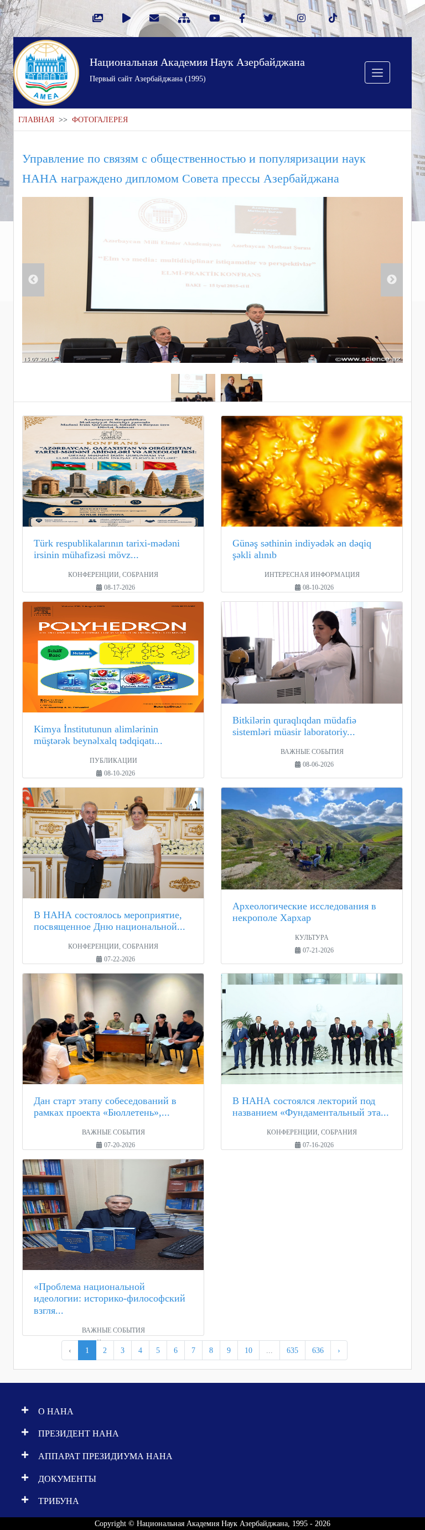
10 (248, 1350)
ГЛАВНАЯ (36, 120)
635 (292, 1350)
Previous (33, 279)
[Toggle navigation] (377, 72)
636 (318, 1350)
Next (392, 279)
